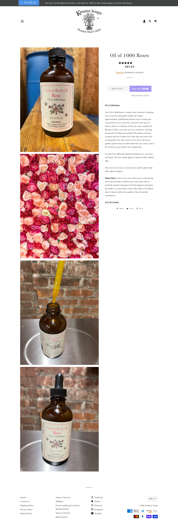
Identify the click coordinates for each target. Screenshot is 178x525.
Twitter (97, 501)
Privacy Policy (26, 509)
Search (23, 497)
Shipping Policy (27, 505)
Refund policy (62, 517)
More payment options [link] (140, 95)
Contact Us (25, 501)
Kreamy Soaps (151, 505)
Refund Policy (26, 513)
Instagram (98, 509)
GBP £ (151, 498)
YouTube (98, 513)
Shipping (119, 72)
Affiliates (59, 501)
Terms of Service (63, 497)
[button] (126, 63)
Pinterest (98, 505)
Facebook (98, 497)
